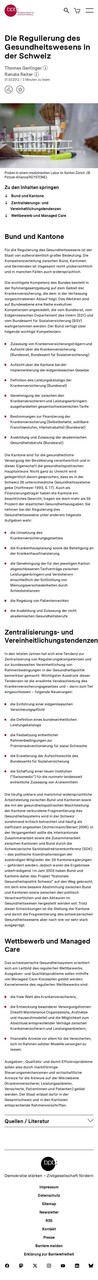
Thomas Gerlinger (26, 68)
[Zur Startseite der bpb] (19, 15)
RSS (49, 1221)
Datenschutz (49, 1195)
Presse (48, 1237)
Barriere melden (49, 1246)
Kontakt (49, 1229)
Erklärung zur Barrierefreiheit (49, 1254)
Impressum (48, 1187)
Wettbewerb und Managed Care (38, 215)
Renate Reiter (22, 75)
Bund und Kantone (27, 196)
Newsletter (48, 1212)
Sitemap (49, 1204)
